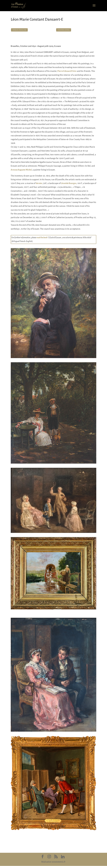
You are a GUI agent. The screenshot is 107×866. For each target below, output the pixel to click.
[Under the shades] (53, 463)
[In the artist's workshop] (53, 830)
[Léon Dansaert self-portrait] (53, 358)
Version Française (19, 30)
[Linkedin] (63, 856)
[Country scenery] (53, 609)
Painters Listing (64, 30)
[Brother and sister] (53, 732)
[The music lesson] (53, 533)
